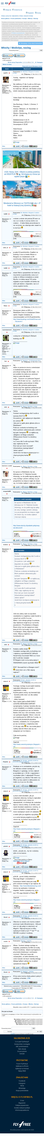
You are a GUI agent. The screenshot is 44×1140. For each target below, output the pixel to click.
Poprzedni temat (27, 66)
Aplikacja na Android (22, 1068)
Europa (25, 18)
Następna (40, 62)
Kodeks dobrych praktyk (22, 1108)
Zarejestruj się (18, 10)
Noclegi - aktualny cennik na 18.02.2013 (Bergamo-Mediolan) (24, 680)
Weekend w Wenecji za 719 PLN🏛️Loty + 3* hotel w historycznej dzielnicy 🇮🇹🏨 (22, 204)
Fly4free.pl (10, 3)
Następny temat (37, 66)
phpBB (13, 1033)
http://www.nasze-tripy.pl (21, 861)
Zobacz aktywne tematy (26, 16)
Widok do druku (7, 64)
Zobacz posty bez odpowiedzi (9, 16)
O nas (22, 1100)
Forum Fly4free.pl (22, 1064)
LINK (29, 978)
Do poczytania (22, 1051)
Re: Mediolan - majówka (27, 971)
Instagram (22, 1083)
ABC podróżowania (22, 1046)
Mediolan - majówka (26, 940)
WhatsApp (22, 1088)
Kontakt (22, 1054)
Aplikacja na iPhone (22, 1066)
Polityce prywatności (18, 33)
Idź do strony (11, 62)
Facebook (22, 1081)
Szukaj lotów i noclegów (22, 1044)
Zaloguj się (8, 10)
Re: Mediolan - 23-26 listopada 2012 (30, 360)
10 (35, 62)
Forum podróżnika (16, 18)
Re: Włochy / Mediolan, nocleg (29, 406)
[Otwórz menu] (2, 3)
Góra (3, 146)
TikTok (22, 1086)
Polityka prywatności (22, 1105)
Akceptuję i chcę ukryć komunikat (31, 43)
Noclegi (36, 18)
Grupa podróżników (22, 1090)
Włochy (30, 18)
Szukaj (38, 13)
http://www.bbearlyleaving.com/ (30, 886)
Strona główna (5, 18)
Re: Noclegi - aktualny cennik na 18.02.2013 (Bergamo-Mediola (25, 761)
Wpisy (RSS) (22, 1071)
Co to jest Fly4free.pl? (22, 1042)
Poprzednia (19, 62)
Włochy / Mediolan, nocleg (16, 47)
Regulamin (30, 13)
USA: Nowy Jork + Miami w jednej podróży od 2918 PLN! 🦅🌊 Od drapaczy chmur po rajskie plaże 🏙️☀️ (22, 174)
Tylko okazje (22, 1049)
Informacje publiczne (22, 1110)
